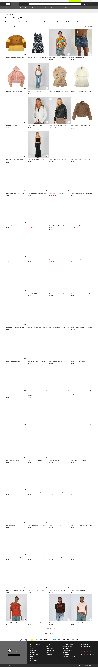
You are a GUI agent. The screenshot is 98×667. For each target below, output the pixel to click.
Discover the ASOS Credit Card (69, 656)
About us (48, 646)
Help (30, 646)
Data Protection (32, 658)
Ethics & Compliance (34, 660)
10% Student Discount (34, 654)
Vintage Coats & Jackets (67, 18)
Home (7, 14)
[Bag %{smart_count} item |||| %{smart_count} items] (90, 4)
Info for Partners (66, 654)
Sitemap (31, 656)
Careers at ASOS (49, 648)
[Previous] (51, 18)
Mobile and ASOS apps (67, 646)
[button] (81, 651)
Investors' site (48, 652)
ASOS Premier (32, 652)
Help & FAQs (85, 1)
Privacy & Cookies (80, 665)
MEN (23, 4)
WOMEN (15, 4)
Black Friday (65, 652)
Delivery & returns (33, 650)
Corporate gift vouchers (67, 650)
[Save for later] (24, 54)
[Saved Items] (87, 4)
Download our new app (75, 1)
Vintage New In (56, 18)
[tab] (8, 7)
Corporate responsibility (50, 650)
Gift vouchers (65, 648)
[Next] (91, 18)
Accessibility (90, 665)
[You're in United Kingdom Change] (90, 1)
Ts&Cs (86, 665)
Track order (32, 648)
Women (11, 14)
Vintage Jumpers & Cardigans (82, 18)
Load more (49, 633)
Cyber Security (49, 654)
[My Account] (84, 4)
